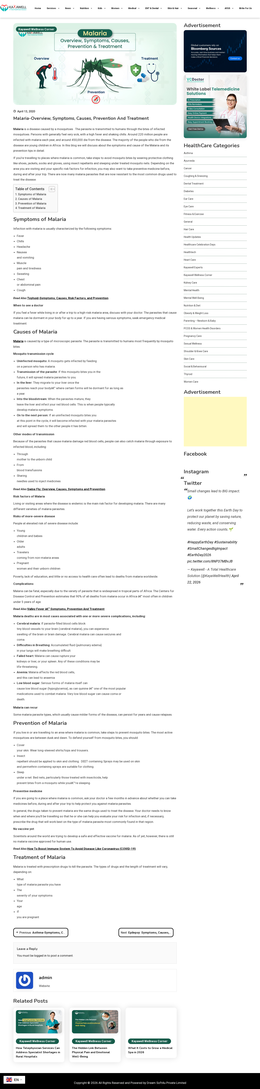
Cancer (188, 168)
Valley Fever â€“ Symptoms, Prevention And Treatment (66, 609)
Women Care (191, 381)
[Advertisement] (215, 421)
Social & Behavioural (195, 366)
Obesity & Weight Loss (196, 313)
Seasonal (192, 8)
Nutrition (84, 8)
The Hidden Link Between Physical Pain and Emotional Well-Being (91, 1052)
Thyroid (188, 374)
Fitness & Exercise (194, 214)
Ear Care (188, 198)
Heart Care (190, 259)
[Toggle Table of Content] (50, 189)
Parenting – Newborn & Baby (200, 320)
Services (51, 8)
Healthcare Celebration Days (199, 244)
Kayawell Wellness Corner (36, 29)
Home (38, 8)
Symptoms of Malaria (32, 194)
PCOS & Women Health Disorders (202, 328)
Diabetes (189, 191)
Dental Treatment (194, 183)
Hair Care (189, 229)
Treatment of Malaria (31, 208)
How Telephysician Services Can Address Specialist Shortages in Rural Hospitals (38, 1052)
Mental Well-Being (194, 297)
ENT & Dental (151, 8)
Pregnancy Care (193, 336)
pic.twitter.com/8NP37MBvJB (210, 561)
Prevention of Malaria (32, 203)
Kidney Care (190, 282)
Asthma (188, 153)
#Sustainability (225, 542)
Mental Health (191, 290)
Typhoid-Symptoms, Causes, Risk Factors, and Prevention (67, 298)
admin (45, 978)
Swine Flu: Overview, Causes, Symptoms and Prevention (66, 489)
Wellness (211, 8)
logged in (40, 955)
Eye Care (189, 206)
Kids (100, 8)
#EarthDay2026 (199, 555)
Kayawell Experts (193, 267)
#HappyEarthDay (200, 542)
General (188, 221)
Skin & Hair (173, 8)
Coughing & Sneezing (196, 176)
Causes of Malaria (30, 199)
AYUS (227, 8)
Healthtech (190, 252)
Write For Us (245, 8)
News (68, 8)
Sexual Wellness (193, 343)
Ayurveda (189, 160)
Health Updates (192, 237)
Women (115, 8)
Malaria (18, 341)
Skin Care (189, 358)
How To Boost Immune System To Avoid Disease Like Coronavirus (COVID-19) (81, 848)
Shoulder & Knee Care (196, 351)
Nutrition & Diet (192, 305)
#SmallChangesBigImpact (207, 548)
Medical (132, 8)
